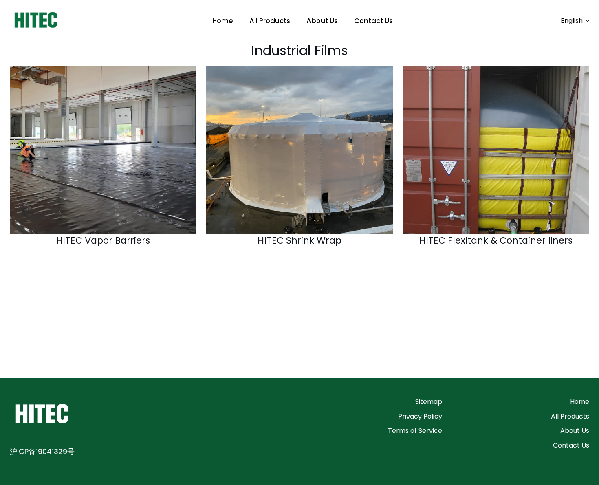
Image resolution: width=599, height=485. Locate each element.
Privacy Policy (420, 416)
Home (579, 401)
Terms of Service (415, 430)
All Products (570, 416)
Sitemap (428, 401)
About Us (574, 430)
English (572, 20)
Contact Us (571, 445)
